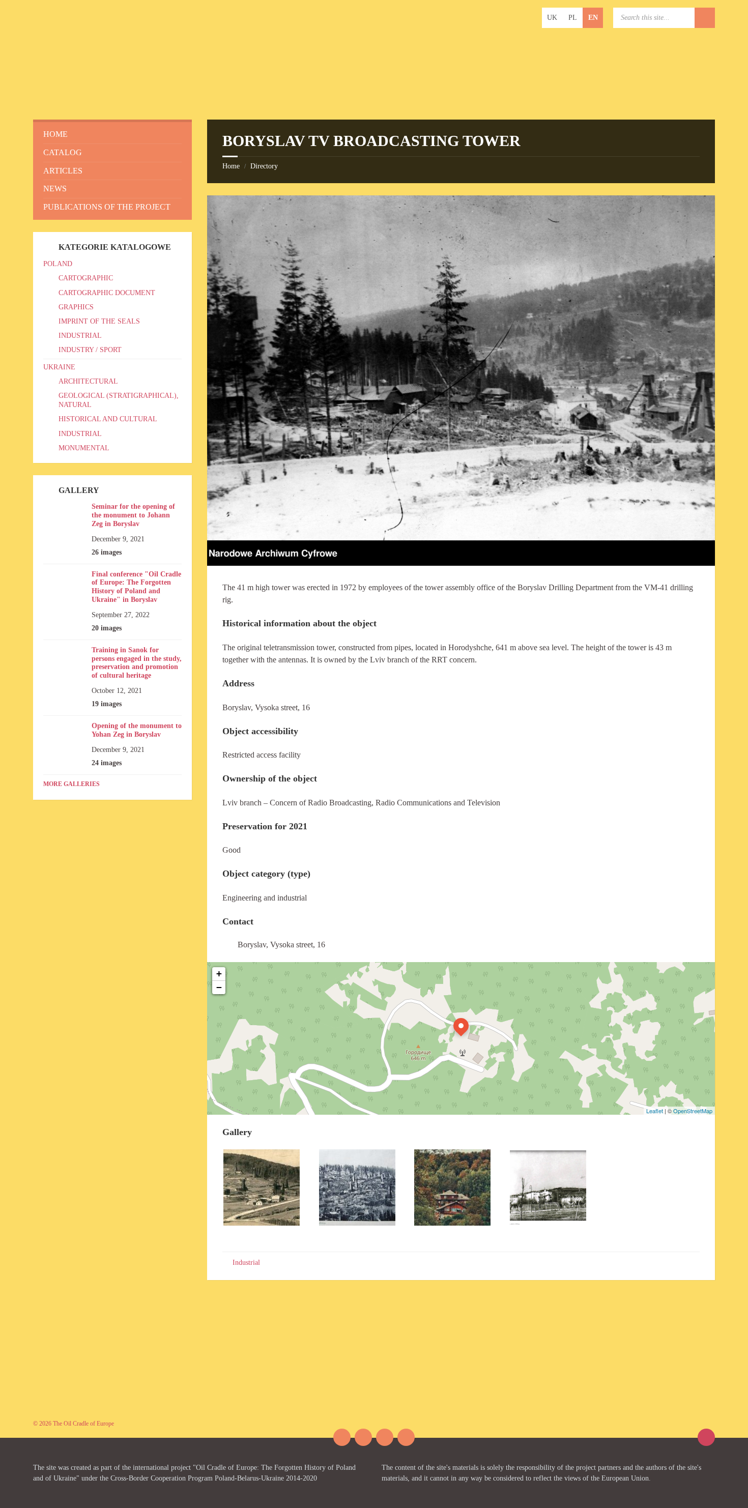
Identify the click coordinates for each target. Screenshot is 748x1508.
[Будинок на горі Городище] (452, 1223)
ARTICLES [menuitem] (62, 170)
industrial (80, 335)
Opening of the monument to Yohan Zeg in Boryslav (137, 730)
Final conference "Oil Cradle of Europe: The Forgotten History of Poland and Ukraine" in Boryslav (136, 586)
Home (231, 166)
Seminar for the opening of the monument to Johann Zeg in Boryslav (133, 515)
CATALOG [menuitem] (62, 152)
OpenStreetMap (692, 1111)
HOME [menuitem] (55, 134)
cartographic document (107, 293)
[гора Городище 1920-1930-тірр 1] (357, 1223)
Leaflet (654, 1111)
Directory (264, 166)
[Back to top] (706, 1437)
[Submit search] (705, 18)
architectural (88, 381)
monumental (84, 448)
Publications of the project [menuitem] (106, 206)
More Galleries (71, 784)
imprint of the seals (99, 321)
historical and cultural (108, 419)
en (593, 17)
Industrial (246, 1262)
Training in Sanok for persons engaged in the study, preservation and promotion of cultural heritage (137, 662)
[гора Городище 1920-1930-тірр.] (261, 1223)
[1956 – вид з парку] (548, 1223)
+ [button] (219, 973)
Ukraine (59, 367)
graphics (76, 307)
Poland (57, 264)
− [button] (219, 987)
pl (572, 17)
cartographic (86, 278)
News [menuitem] (55, 188)
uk (552, 17)
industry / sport (90, 350)
